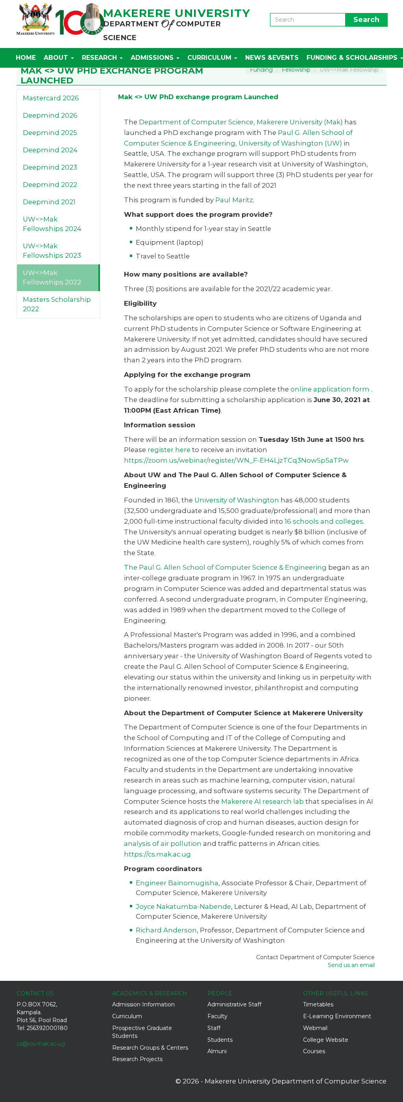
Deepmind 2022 (50, 184)
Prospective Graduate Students (142, 1031)
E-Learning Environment (337, 1016)
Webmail (315, 1028)
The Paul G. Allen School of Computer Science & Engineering (225, 567)
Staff (213, 1028)
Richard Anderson (166, 930)
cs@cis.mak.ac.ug (41, 1043)
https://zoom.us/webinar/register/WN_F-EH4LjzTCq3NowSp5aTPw (236, 460)
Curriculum (210, 57)
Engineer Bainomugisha (177, 883)
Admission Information (143, 1004)
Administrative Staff (234, 1004)
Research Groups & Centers (150, 1047)
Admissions (153, 57)
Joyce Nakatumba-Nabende (183, 906)
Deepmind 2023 (50, 167)
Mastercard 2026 (51, 98)
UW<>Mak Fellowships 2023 (52, 250)
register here (168, 450)
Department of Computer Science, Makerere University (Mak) (241, 122)
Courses (314, 1051)
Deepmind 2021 (49, 202)
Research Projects (137, 1059)
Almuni (217, 1051)
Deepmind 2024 (50, 150)
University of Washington (236, 500)
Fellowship (296, 69)
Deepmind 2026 (50, 115)
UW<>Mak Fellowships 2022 (52, 277)
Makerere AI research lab (262, 801)
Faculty (217, 1016)
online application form (330, 389)
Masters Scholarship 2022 (57, 304)
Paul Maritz (234, 200)
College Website (325, 1039)
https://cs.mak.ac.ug (157, 854)
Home (26, 57)
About (57, 57)
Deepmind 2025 (50, 133)
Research (100, 57)
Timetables (318, 1004)
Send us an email (351, 965)
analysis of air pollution (163, 843)
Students (220, 1039)
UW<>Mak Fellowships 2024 (52, 224)
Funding (261, 69)
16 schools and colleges (324, 521)
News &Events (272, 57)
